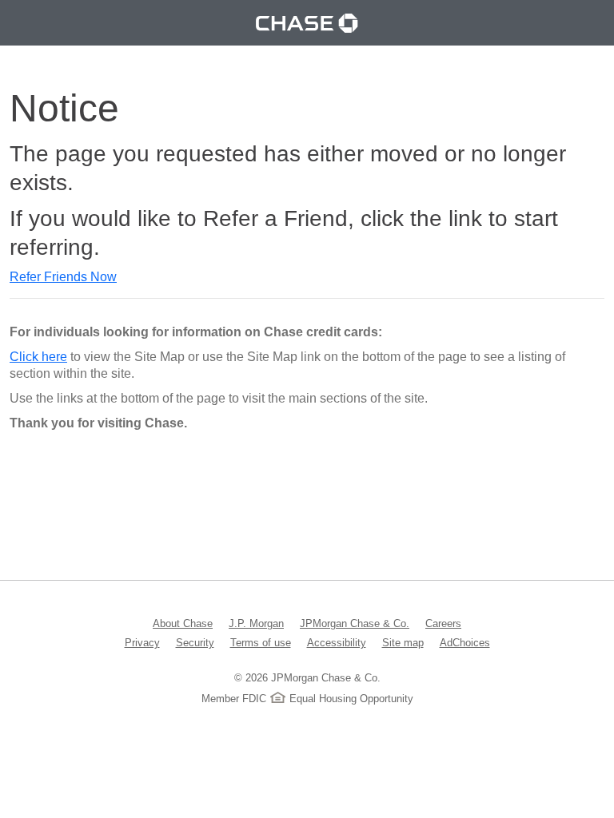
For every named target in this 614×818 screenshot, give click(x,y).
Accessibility (336, 642)
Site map (403, 642)
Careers (443, 623)
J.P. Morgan (256, 623)
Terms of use (260, 642)
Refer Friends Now (63, 277)
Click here (38, 356)
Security (195, 642)
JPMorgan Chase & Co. (354, 623)
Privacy (142, 642)
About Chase (183, 623)
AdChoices (465, 642)
